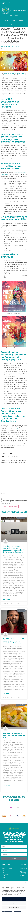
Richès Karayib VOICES (7, 869)
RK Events (13, 20)
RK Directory (23, 872)
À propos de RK (13, 24)
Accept (14, 899)
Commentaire (5, 467)
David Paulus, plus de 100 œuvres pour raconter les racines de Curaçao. (13, 641)
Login (11, 15)
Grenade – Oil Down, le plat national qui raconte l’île (14, 735)
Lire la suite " (6, 599)
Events (22, 875)
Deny (14, 903)
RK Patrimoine (21, 20)
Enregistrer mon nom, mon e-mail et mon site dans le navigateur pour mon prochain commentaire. (14, 502)
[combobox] (14, 3)
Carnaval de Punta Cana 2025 (14, 73)
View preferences (14, 907)
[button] (25, 883)
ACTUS (5, 49)
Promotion (23, 869)
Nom (2, 487)
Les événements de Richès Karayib (6, 875)
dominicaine (21, 429)
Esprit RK (6, 20)
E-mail (3, 493)
